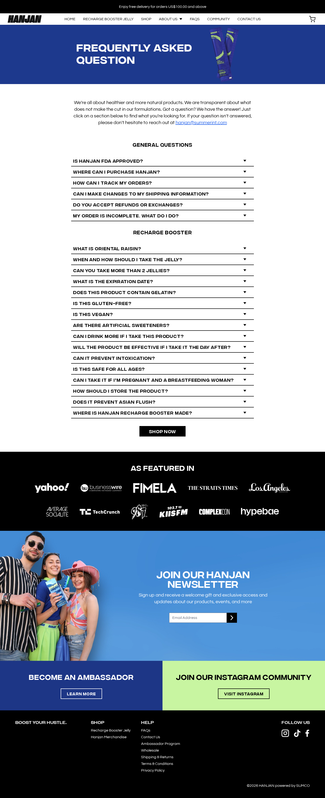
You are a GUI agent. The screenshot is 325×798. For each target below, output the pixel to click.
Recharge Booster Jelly (111, 730)
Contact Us (150, 737)
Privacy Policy (153, 770)
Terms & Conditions (157, 764)
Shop (146, 19)
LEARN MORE (81, 693)
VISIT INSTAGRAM (243, 693)
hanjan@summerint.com (201, 122)
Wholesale (150, 750)
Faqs (195, 19)
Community (218, 19)
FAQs (145, 730)
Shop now (162, 431)
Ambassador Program (160, 744)
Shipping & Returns (157, 757)
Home (69, 19)
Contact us (249, 19)
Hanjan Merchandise (109, 737)
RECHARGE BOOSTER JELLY (108, 19)
